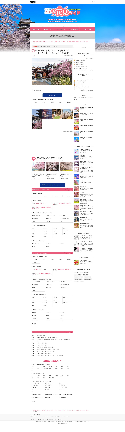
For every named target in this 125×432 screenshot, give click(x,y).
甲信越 (55, 26)
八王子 (42, 339)
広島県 (38, 351)
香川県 (38, 353)
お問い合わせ (53, 421)
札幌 (41, 335)
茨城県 (38, 341)
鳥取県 (49, 351)
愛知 (68, 368)
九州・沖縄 (76, 26)
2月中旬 (55, 297)
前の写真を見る (37, 90)
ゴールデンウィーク (47, 416)
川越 (59, 339)
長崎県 (46, 355)
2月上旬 (45, 297)
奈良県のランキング (39, 203)
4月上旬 (45, 233)
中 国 (33, 351)
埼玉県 (56, 339)
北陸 (58, 26)
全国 (32, 375)
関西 (64, 26)
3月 (34, 231)
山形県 (53, 337)
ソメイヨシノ (36, 243)
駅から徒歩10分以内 (65, 218)
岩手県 (46, 337)
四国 (72, 26)
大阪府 (35, 102)
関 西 (33, 349)
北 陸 (33, 345)
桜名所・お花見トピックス (37, 397)
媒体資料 (66, 421)
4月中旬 (55, 233)
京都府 (44, 102)
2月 (34, 297)
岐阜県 (45, 347)
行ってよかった (61, 29)
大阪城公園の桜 (87, 277)
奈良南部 (68, 196)
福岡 (32, 370)
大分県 (53, 355)
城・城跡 (49, 221)
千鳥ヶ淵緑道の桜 (84, 272)
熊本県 (49, 355)
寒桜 (62, 318)
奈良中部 (57, 196)
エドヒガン (35, 321)
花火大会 (52, 416)
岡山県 (42, 351)
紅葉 (62, 416)
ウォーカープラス (33, 416)
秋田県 (49, 337)
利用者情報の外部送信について (83, 421)
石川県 (38, 345)
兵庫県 (52, 102)
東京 (52, 26)
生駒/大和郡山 (47, 196)
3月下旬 (65, 231)
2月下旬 (65, 297)
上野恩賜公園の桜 (78, 277)
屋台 (62, 221)
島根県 (53, 351)
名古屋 (42, 347)
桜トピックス (88, 29)
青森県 (42, 337)
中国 (69, 26)
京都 (67, 26)
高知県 (49, 353)
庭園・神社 (49, 218)
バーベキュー (63, 287)
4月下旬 (65, 233)
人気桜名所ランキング (36, 394)
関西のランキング (39, 269)
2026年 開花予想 (62, 397)
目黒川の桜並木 (78, 274)
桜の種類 (33, 401)
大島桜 (34, 318)
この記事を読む (52, 95)
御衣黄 (48, 246)
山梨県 (38, 343)
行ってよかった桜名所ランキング (66, 394)
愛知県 (38, 347)
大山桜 (48, 321)
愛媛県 (42, 353)
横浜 (49, 339)
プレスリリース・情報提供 (60, 421)
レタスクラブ (32, 419)
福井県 (46, 345)
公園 (34, 221)
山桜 (34, 246)
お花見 (42, 416)
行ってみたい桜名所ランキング (51, 394)
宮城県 (38, 337)
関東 (49, 26)
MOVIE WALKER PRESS (52, 419)
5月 (34, 236)
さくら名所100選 (74, 29)
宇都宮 (69, 339)
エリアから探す (36, 29)
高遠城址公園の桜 (78, 279)
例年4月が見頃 (62, 385)
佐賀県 (42, 355)
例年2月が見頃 (35, 385)
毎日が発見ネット (59, 419)
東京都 (38, 339)
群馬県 (62, 339)
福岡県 (38, 355)
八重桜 (34, 312)
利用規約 (37, 421)
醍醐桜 (82, 281)
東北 (47, 26)
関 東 (33, 339)
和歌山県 (69, 102)
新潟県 (46, 343)
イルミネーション (66, 416)
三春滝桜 (76, 272)
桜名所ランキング (49, 29)
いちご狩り (38, 416)
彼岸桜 (34, 315)
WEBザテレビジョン (45, 419)
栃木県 (65, 339)
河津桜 (34, 323)
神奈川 (56, 368)
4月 (34, 233)
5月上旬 (45, 236)
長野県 (42, 343)
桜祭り (60, 383)
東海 (61, 26)
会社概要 (76, 421)
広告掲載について (71, 421)
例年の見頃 (47, 397)
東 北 (33, 337)
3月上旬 (45, 300)
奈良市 (36, 196)
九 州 (33, 355)
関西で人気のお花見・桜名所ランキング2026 (47, 46)
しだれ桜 (49, 243)
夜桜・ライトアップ (51, 215)
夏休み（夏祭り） (57, 416)
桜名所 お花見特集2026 (36, 26)
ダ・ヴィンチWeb (38, 419)
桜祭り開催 (63, 215)
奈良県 (60, 102)
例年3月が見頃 (48, 385)
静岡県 (52, 347)
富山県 (42, 345)
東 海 (33, 347)
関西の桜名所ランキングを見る (86, 90)
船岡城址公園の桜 (88, 279)
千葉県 (52, 339)
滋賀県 (35, 105)
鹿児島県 (61, 355)
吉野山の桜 (85, 274)
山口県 (46, 351)
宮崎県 (57, 355)
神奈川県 (46, 339)
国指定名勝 (35, 218)
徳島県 (46, 353)
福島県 (57, 337)
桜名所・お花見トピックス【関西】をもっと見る (52, 185)
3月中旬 (55, 300)
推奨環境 (49, 421)
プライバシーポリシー (43, 421)
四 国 (33, 353)
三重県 (49, 347)
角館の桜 (76, 281)
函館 (44, 335)
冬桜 (48, 315)
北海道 (43, 26)
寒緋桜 (62, 243)
